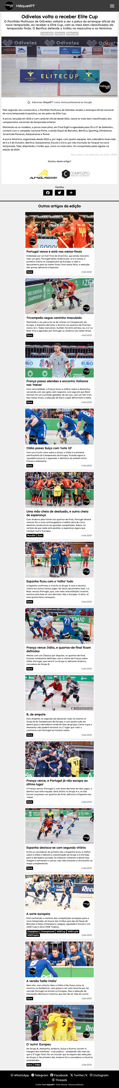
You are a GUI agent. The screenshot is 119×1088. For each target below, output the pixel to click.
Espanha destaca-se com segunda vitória (56, 847)
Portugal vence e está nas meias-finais (54, 251)
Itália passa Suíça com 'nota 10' (49, 448)
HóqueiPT (50, 1085)
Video (37, 1064)
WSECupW (73, 931)
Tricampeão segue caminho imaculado (54, 318)
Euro (29, 272)
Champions (33, 931)
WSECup (61, 931)
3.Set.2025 (87, 601)
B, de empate (36, 714)
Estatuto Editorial (76, 1085)
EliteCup (60, 33)
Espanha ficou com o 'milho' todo (49, 581)
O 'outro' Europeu (38, 1044)
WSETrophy (33, 935)
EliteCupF (72, 33)
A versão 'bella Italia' (41, 981)
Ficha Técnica (61, 1085)
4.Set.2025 (86, 272)
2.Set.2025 (47, 33)
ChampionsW (48, 931)
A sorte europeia (38, 914)
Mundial (31, 535)
